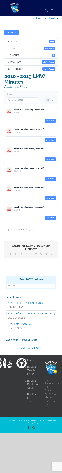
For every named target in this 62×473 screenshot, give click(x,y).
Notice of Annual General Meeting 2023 (31, 313)
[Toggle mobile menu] (52, 10)
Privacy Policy (33, 423)
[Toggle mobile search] (46, 10)
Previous (41, 18)
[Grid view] (47, 100)
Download (11, 32)
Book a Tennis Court (31, 370)
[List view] (52, 100)
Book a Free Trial (31, 398)
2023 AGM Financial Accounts (25, 302)
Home (31, 360)
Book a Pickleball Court (32, 384)
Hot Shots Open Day (19, 324)
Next (52, 18)
